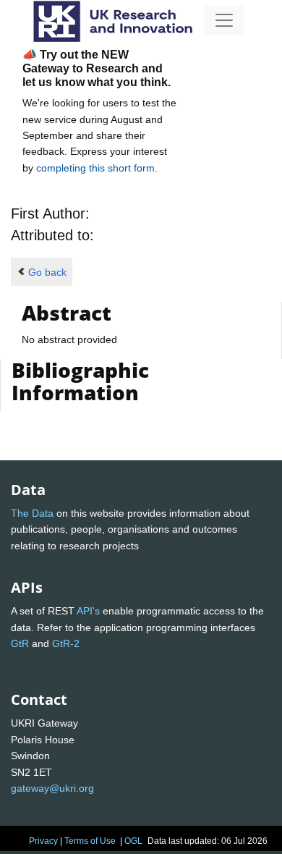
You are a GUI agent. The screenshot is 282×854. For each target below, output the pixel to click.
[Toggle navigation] (224, 20)
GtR (20, 643)
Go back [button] (47, 272)
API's (88, 611)
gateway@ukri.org (52, 788)
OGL (133, 841)
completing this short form (95, 168)
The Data (32, 513)
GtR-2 (66, 643)
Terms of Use (90, 841)
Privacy (43, 841)
